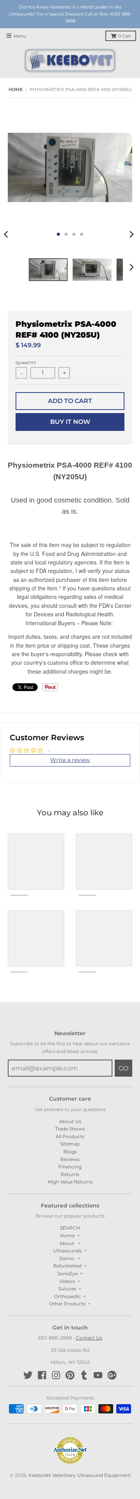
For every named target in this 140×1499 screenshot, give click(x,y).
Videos (67, 1281)
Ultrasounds (67, 1251)
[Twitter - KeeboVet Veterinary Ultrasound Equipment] (28, 1375)
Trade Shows (70, 1129)
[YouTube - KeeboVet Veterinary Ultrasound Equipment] (98, 1375)
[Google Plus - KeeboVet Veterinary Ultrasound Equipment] (112, 1375)
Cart (124, 36)
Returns (70, 1174)
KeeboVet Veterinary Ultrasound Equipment (79, 1475)
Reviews (70, 1159)
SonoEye (67, 1273)
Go (123, 1068)
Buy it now (70, 421)
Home (16, 89)
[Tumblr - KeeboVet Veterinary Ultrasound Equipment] (84, 1375)
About (67, 1243)
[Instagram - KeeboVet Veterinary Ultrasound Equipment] (56, 1375)
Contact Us (89, 1338)
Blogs (70, 1151)
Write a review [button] (70, 759)
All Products (70, 1136)
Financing (70, 1167)
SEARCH (70, 1228)
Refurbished (67, 1266)
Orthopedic (67, 1296)
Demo (67, 1258)
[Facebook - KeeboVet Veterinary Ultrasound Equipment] (42, 1375)
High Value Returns (70, 1182)
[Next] (131, 234)
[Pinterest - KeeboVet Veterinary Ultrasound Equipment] (70, 1375)
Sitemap (70, 1144)
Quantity (26, 363)
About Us (70, 1121)
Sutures (67, 1288)
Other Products (67, 1304)
